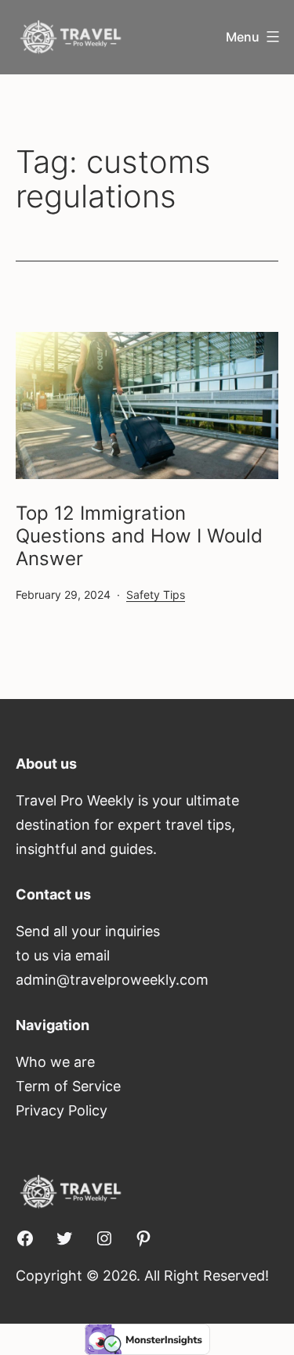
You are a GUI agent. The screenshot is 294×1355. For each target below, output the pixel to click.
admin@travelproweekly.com (112, 979)
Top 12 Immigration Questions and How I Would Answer (139, 536)
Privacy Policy (61, 1110)
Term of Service (68, 1086)
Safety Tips (155, 594)
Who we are (55, 1062)
